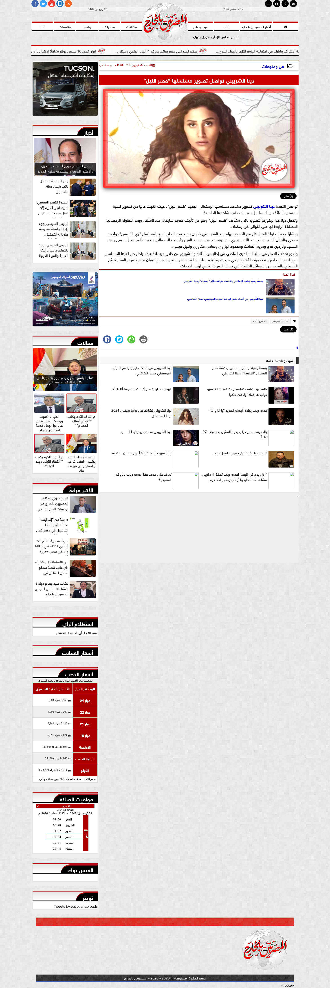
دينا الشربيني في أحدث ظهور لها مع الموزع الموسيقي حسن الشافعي (225, 298)
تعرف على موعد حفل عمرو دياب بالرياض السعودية (143, 476)
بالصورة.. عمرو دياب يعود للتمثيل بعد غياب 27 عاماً (235, 434)
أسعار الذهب (79, 673)
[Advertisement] (199, 531)
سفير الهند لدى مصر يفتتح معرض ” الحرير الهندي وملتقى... (201, 51)
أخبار (88, 131)
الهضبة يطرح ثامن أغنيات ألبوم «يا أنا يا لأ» (142, 389)
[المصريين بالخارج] (65, 90)
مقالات (85, 341)
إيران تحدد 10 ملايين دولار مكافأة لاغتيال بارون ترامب (104, 51)
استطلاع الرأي (77, 623)
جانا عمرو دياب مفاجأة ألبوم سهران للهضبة (142, 453)
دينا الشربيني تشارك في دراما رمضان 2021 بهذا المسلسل (141, 412)
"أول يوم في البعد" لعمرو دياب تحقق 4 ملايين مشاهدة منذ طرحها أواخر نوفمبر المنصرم (234, 476)
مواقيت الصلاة (76, 798)
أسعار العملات (77, 651)
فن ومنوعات (273, 66)
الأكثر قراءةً (81, 489)
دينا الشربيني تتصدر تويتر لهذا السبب (146, 431)
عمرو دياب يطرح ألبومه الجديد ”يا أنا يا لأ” (238, 410)
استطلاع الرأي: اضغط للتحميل (77, 632)
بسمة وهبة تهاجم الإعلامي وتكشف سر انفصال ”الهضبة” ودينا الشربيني (223, 280)
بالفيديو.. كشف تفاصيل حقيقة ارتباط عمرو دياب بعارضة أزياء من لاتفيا (237, 391)
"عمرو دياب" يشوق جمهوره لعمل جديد (240, 453)
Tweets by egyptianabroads (76, 906)
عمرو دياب (259, 321)
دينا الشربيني (264, 205)
